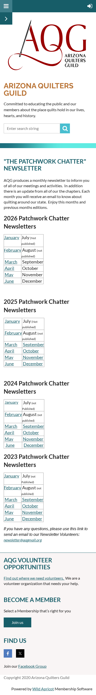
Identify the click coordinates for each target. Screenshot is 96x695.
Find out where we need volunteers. (34, 578)
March (11, 261)
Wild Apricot (43, 688)
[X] (20, 653)
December (33, 363)
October (31, 351)
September (33, 344)
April (9, 268)
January (11, 237)
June (9, 281)
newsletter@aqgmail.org (23, 540)
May (9, 274)
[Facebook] (8, 653)
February (13, 414)
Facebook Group (32, 666)
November (33, 439)
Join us (17, 622)
